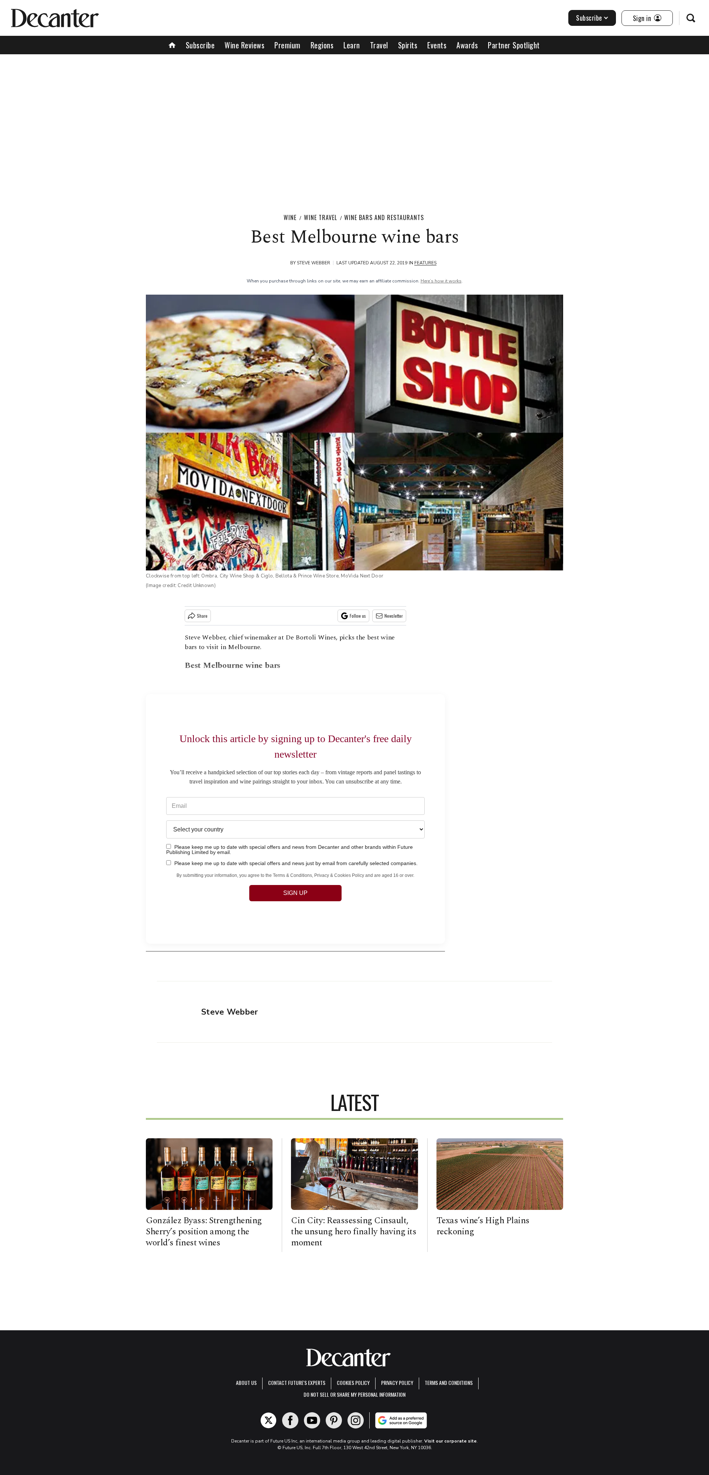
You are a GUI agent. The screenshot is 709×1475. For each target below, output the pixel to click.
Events (436, 45)
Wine (290, 217)
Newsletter (393, 616)
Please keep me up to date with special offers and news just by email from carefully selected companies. (295, 863)
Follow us (358, 616)
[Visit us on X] (268, 1420)
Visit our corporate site (450, 1441)
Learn (351, 45)
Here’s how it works (441, 281)
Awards (467, 45)
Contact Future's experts (296, 1382)
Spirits (408, 45)
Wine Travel (320, 217)
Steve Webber (313, 263)
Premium (287, 45)
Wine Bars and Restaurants (384, 217)
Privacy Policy (397, 1382)
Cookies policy (353, 1382)
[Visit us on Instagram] (355, 1420)
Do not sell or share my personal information (354, 1394)
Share (202, 616)
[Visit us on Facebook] (290, 1420)
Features (425, 263)
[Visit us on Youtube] (312, 1420)
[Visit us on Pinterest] (334, 1420)
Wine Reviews (244, 45)
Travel (379, 45)
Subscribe (589, 18)
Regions (322, 45)
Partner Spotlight (514, 45)
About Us (246, 1382)
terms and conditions (449, 1382)
